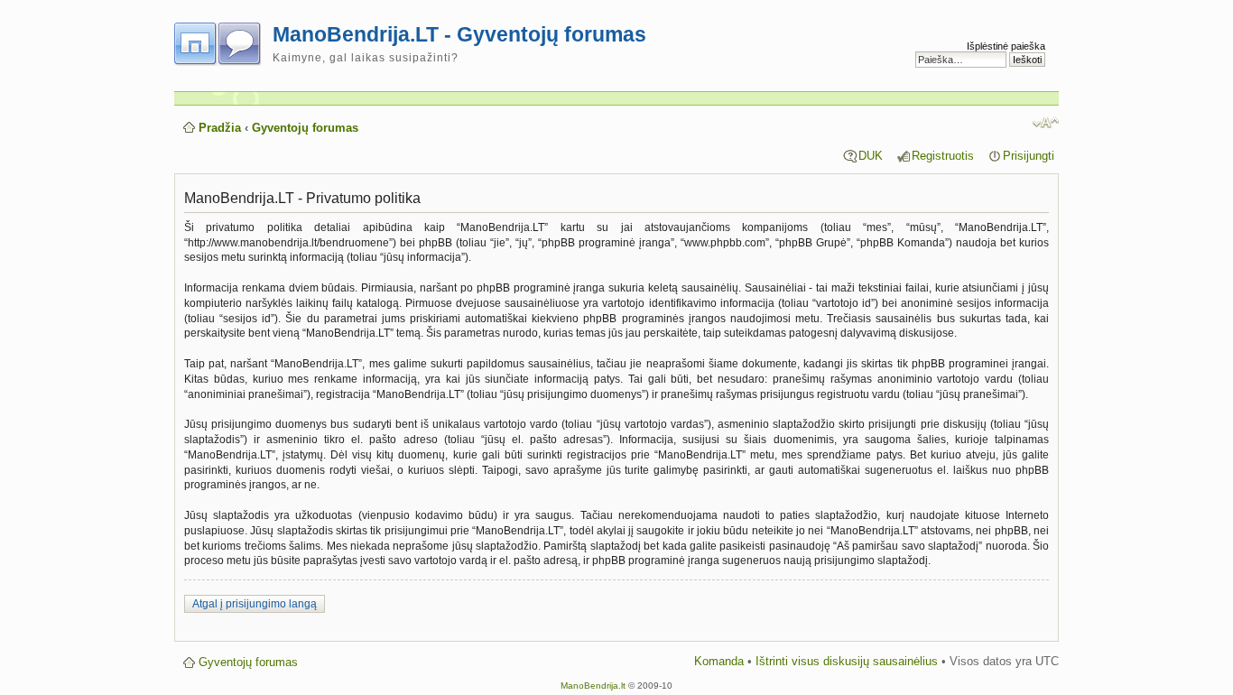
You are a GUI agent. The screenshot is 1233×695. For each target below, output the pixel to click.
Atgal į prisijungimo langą (254, 604)
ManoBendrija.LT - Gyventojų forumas (459, 34)
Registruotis (943, 155)
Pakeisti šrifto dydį (1046, 123)
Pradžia (220, 127)
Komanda (719, 661)
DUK (870, 155)
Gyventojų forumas (305, 127)
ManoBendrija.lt (593, 685)
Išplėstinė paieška (1006, 46)
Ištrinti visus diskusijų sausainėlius (847, 661)
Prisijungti (1028, 155)
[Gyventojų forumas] (223, 41)
